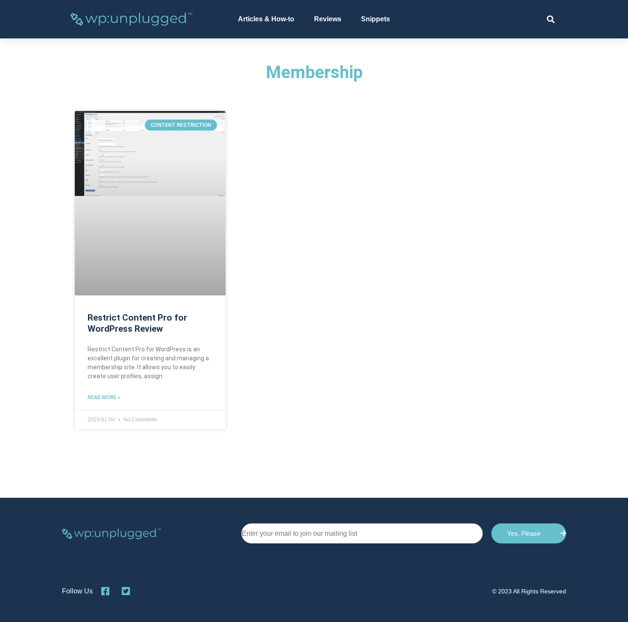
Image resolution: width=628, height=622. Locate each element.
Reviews (327, 19)
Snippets (375, 19)
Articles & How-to (266, 19)
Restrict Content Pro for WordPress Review (137, 322)
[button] (550, 19)
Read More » (104, 397)
